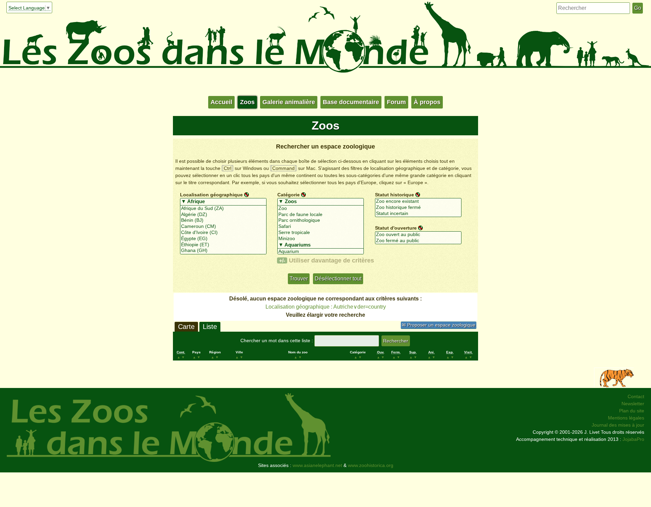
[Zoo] (320, 209)
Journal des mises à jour (618, 425)
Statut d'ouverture (396, 227)
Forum (396, 102)
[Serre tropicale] (320, 233)
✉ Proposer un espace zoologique (438, 325)
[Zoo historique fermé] (418, 207)
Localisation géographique (211, 194)
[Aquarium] (320, 252)
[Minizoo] (320, 239)
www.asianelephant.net (317, 465)
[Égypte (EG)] (223, 239)
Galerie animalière (288, 102)
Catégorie (288, 194)
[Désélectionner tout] (246, 194)
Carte (186, 326)
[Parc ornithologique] (320, 220)
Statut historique (394, 194)
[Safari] (320, 226)
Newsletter (633, 403)
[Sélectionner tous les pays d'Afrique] (223, 201)
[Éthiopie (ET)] (223, 245)
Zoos (247, 102)
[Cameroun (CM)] (223, 226)
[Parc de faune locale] (320, 215)
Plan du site (631, 410)
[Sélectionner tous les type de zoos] (320, 201)
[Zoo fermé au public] (418, 241)
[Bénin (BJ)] (223, 220)
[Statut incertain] (418, 214)
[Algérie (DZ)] (223, 215)
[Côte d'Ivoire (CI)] (223, 233)
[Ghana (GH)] (223, 251)
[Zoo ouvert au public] (418, 235)
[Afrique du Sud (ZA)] (223, 209)
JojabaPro (633, 439)
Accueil (221, 102)
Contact (636, 396)
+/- (282, 260)
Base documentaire (351, 102)
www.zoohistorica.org (370, 465)
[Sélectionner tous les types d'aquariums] (320, 245)
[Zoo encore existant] (418, 201)
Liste (210, 326)
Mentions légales (626, 418)
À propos (427, 102)
